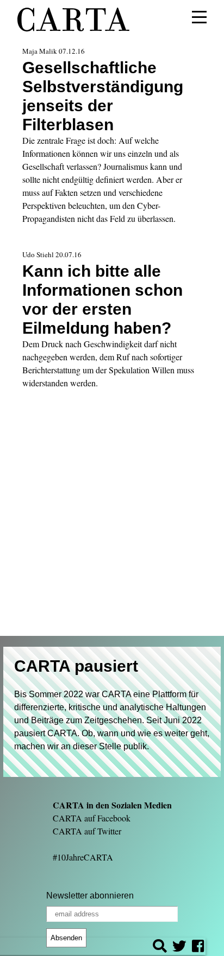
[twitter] (179, 947)
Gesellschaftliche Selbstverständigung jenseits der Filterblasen (102, 95)
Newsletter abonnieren (90, 895)
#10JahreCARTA (83, 857)
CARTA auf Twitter (87, 831)
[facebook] (198, 947)
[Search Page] (160, 947)
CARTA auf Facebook (91, 818)
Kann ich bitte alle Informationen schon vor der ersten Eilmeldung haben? (102, 299)
